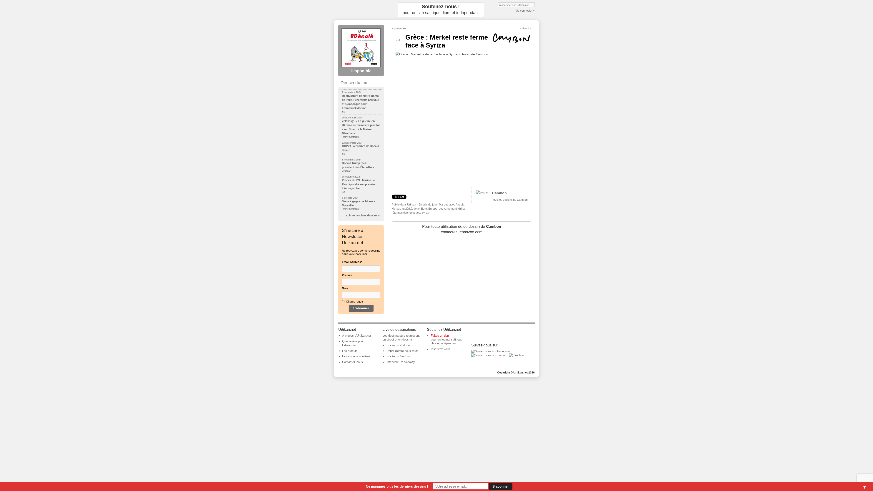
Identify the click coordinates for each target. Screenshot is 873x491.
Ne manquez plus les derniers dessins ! (397, 486)
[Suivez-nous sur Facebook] (490, 351)
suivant (524, 28)
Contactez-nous (352, 362)
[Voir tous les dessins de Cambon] (482, 192)
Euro (424, 208)
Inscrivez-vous (440, 349)
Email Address (352, 262)
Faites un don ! (441, 335)
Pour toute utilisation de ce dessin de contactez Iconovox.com (461, 229)
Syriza (425, 212)
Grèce (462, 208)
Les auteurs (350, 351)
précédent (400, 28)
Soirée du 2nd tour (398, 345)
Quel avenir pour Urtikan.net (353, 343)
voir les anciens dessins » (363, 215)
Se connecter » (525, 10)
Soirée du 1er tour (398, 356)
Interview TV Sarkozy (400, 362)
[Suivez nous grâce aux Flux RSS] (516, 355)
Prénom (347, 275)
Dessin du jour (428, 204)
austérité (406, 208)
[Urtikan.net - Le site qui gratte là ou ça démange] (361, 9)
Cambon (499, 193)
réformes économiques (406, 212)
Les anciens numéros (356, 356)
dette (417, 208)
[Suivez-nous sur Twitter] (488, 355)
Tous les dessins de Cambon (510, 199)
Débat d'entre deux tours (402, 351)
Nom (345, 288)
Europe (432, 208)
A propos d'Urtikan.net (356, 335)
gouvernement (448, 208)
